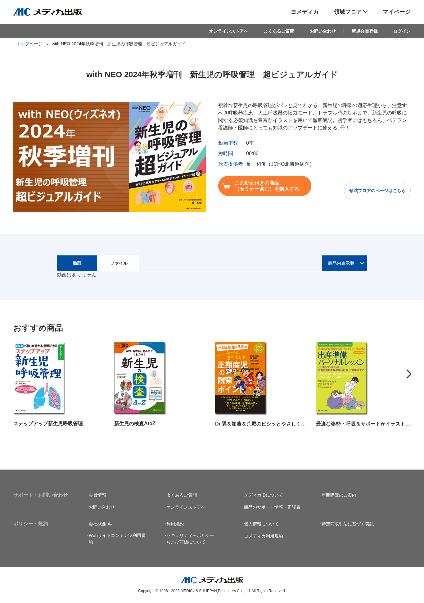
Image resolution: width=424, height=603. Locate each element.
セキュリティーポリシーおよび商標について (190, 538)
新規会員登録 (365, 31)
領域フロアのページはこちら (377, 190)
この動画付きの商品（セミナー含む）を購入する (267, 185)
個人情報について (261, 523)
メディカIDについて (263, 495)
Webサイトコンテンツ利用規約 (117, 538)
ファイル (119, 263)
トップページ (29, 43)
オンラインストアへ (228, 31)
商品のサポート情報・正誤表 (272, 507)
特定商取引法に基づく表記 (348, 523)
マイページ (397, 12)
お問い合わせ (323, 31)
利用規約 (175, 523)
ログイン (402, 31)
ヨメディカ (305, 12)
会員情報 (97, 495)
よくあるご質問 (279, 31)
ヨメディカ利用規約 (263, 535)
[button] (409, 374)
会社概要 (97, 523)
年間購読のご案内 (339, 495)
